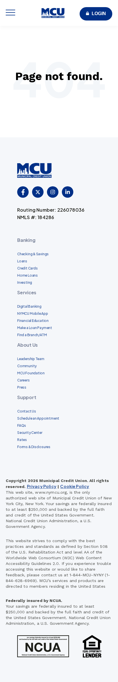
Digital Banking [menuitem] (29, 306)
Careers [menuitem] (23, 380)
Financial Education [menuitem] (33, 320)
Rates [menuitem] (22, 440)
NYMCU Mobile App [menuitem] (32, 313)
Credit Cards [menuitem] (27, 268)
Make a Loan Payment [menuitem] (34, 328)
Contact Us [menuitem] (26, 411)
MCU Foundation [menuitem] (31, 373)
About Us (27, 345)
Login (99, 13)
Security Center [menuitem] (29, 432)
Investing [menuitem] (24, 282)
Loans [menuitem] (22, 261)
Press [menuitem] (21, 387)
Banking (26, 240)
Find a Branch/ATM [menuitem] (32, 335)
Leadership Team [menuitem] (30, 359)
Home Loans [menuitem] (27, 275)
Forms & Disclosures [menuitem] (33, 447)
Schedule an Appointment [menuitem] (38, 418)
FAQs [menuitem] (21, 425)
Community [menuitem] (27, 366)
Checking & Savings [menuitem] (33, 254)
